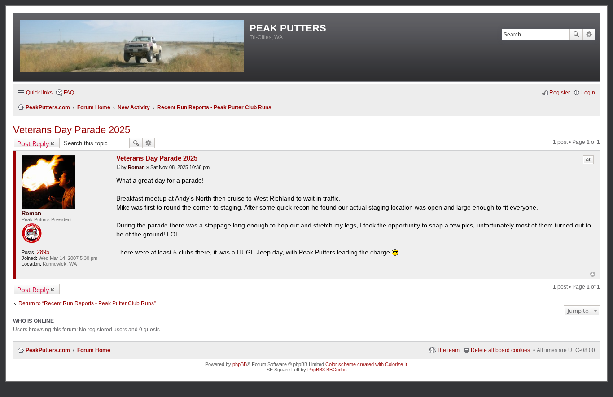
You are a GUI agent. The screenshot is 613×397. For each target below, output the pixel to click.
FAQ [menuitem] (69, 92)
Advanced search (589, 34)
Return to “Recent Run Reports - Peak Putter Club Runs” (87, 303)
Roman (31, 213)
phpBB (239, 364)
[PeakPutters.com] (133, 47)
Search (576, 34)
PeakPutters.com (48, 350)
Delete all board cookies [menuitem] (500, 350)
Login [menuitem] (588, 92)
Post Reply (33, 143)
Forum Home (93, 350)
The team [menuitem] (448, 350)
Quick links (39, 92)
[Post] (118, 167)
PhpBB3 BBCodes (327, 369)
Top (592, 274)
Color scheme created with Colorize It (366, 364)
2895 (43, 252)
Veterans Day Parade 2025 (71, 129)
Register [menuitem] (559, 92)
